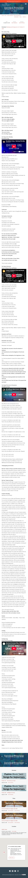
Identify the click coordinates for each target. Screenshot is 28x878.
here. (20, 1)
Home (3, 15)
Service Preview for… (17, 15)
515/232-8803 (14, 831)
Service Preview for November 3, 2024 (13, 764)
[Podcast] (18, 871)
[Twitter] (12, 871)
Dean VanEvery (10, 782)
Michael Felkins (10, 794)
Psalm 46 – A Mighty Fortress (8, 792)
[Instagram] (15, 871)
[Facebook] (10, 871)
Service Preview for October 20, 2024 (15, 757)
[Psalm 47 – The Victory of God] (14, 778)
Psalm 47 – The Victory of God (8, 780)
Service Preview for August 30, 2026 (9, 808)
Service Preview (10, 15)
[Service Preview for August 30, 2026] (14, 806)
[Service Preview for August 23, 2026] (14, 818)
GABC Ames (4, 829)
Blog (5, 15)
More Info (12, 857)
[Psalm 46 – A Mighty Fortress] (14, 790)
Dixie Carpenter (14, 22)
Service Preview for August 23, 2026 (9, 820)
